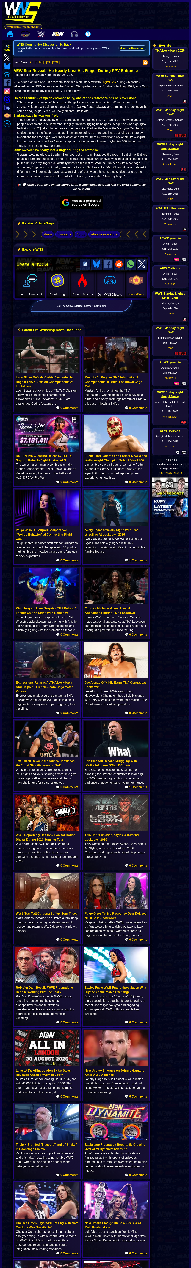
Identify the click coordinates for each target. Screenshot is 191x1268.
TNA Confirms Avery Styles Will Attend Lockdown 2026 (112, 837)
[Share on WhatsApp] (130, 264)
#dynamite (170, 254)
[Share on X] (142, 264)
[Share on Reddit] (119, 264)
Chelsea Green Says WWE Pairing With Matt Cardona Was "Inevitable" (47, 1225)
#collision (170, 284)
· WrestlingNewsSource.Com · (23, 26)
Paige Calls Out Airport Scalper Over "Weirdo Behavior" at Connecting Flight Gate (44, 534)
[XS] (31, 62)
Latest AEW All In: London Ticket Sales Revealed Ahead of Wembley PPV (43, 1072)
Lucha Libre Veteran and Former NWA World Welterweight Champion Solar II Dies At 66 (116, 458)
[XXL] (56, 62)
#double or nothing (104, 234)
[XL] (48, 62)
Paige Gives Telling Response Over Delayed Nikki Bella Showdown (116, 915)
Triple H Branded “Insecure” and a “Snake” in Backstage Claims (46, 1147)
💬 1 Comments (136, 560)
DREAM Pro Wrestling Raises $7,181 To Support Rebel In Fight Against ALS (44, 458)
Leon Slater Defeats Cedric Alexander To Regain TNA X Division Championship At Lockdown (44, 382)
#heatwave (170, 224)
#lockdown (170, 66)
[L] (44, 62)
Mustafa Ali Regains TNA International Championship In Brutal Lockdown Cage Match (113, 382)
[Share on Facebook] (108, 264)
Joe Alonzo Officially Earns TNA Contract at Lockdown (115, 684)
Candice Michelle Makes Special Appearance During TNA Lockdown (110, 610)
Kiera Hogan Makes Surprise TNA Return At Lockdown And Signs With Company (46, 610)
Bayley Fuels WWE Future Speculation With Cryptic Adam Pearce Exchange (115, 990)
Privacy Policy (172, 473)
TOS (160, 473)
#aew (48, 234)
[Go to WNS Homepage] (23, 13)
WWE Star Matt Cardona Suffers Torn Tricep (47, 913)
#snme (170, 313)
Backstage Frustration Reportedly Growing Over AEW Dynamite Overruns (115, 1147)
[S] (36, 62)
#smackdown (170, 164)
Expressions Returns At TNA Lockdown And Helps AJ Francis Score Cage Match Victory (44, 687)
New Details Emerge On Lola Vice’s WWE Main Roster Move (113, 1225)
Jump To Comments (30, 294)
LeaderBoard (136, 294)
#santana (64, 234)
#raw (170, 130)
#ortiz (81, 234)
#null (170, 95)
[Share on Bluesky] (96, 264)
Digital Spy (108, 82)
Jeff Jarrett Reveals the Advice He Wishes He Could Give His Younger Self (45, 763)
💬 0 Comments (67, 407)
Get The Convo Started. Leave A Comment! (81, 306)
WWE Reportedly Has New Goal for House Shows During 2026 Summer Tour (45, 837)
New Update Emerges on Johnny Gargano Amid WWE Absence (114, 1072)
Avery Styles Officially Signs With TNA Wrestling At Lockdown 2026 (111, 532)
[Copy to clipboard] (85, 264)
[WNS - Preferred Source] (81, 202)
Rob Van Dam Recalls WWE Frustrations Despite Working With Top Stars (44, 990)
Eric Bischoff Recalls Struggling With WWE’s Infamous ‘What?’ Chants (111, 763)
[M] (40, 62)
